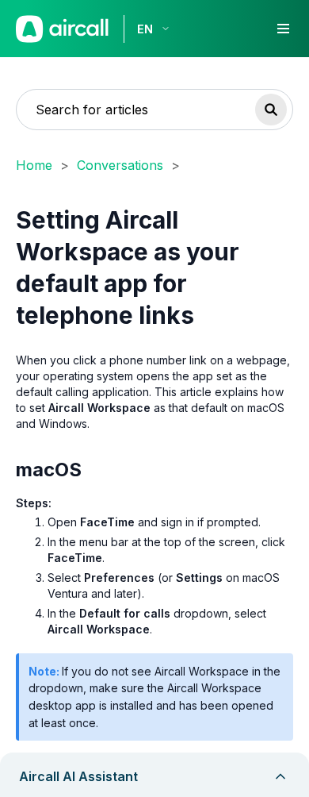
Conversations (120, 165)
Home (34, 165)
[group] (154, 697)
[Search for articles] (271, 109)
